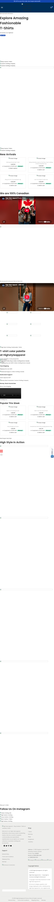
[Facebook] (4, 846)
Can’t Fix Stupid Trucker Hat (41, 179)
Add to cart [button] (42, 169)
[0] (51, 7)
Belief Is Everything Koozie (13, 410)
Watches (30, 834)
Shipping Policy (6, 859)
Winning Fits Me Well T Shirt (13, 162)
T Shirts (30, 831)
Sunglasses (31, 839)
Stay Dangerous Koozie (13, 426)
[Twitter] (6, 846)
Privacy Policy (28, 898)
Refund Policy (5, 854)
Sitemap (4, 861)
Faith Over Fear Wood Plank (41, 410)
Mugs (29, 836)
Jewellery (30, 841)
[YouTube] (11, 846)
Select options (13, 168)
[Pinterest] (9, 846)
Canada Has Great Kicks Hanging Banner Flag (41, 426)
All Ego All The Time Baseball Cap (13, 179)
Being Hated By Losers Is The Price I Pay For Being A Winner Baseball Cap (41, 163)
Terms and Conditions (8, 856)
